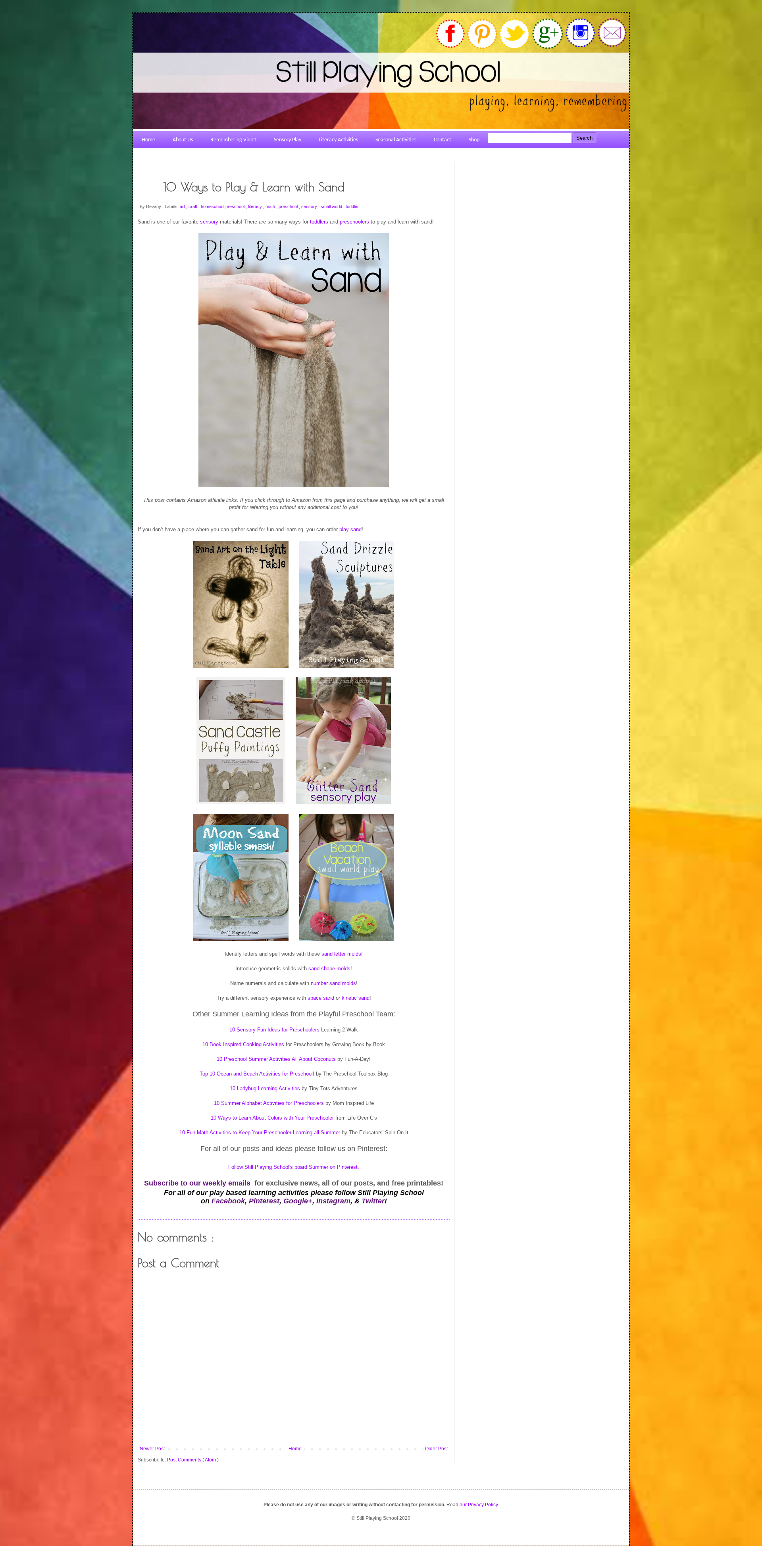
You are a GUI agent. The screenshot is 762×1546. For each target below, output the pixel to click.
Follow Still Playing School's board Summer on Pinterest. (293, 1167)
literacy (255, 206)
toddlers (319, 222)
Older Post (436, 1449)
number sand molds (333, 983)
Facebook (228, 1201)
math (271, 206)
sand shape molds (329, 969)
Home (295, 1449)
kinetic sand (355, 998)
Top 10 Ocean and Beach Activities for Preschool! (257, 1074)
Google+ (297, 1201)
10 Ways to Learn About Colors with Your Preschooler (273, 1118)
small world (332, 206)
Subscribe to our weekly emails (197, 1183)
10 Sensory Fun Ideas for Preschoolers (274, 1030)
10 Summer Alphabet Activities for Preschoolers (269, 1103)
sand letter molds (341, 954)
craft (193, 206)
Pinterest (264, 1201)
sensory (309, 206)
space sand (321, 998)
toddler (352, 206)
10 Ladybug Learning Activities (266, 1088)
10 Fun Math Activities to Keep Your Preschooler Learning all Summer (259, 1132)
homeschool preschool (223, 206)
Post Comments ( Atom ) (193, 1460)
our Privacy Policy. (479, 1504)
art (183, 206)
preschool (289, 206)
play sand (350, 529)
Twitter (373, 1201)
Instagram (333, 1201)
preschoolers (354, 222)
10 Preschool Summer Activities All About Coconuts (276, 1059)
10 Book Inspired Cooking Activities (244, 1044)
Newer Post (152, 1449)
